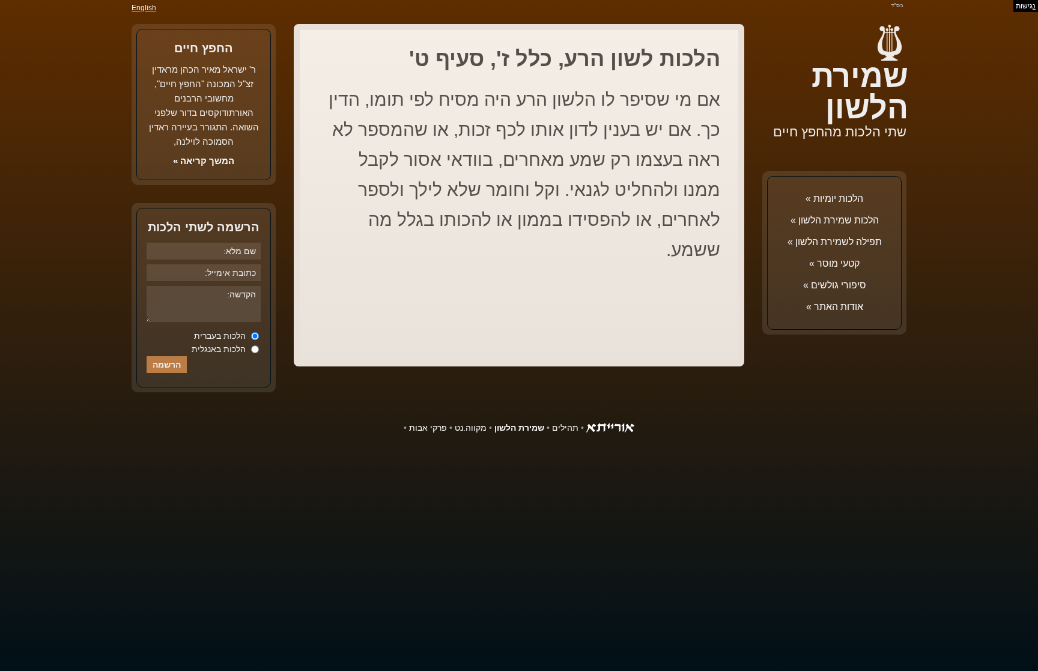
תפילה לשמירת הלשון (838, 242)
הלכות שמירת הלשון (838, 220)
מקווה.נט (471, 428)
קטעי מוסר (838, 263)
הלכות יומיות (838, 198)
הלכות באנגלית (220, 349)
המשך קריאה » (203, 161)
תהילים (565, 428)
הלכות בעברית (221, 336)
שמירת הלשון (860, 92)
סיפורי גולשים (838, 285)
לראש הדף (36, 635)
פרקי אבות (428, 428)
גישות (1026, 6)
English (144, 8)
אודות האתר (838, 307)
